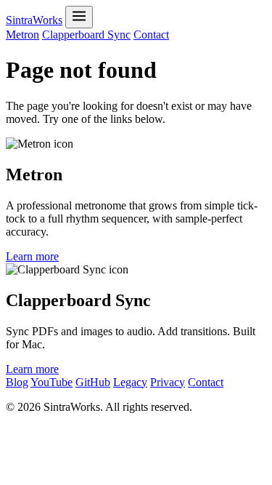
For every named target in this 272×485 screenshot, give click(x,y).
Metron (22, 34)
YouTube (51, 382)
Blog (17, 382)
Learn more (32, 256)
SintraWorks (34, 20)
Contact (151, 34)
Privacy (167, 382)
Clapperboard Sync (86, 34)
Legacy (130, 382)
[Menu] (79, 17)
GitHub (92, 382)
